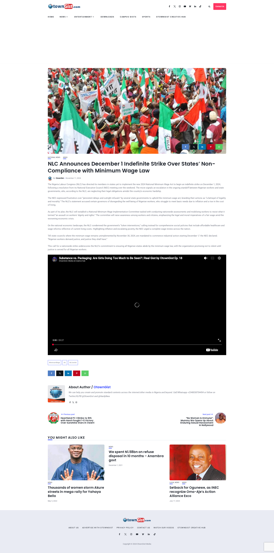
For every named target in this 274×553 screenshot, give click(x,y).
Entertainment (83, 17)
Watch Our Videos (164, 528)
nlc (65, 363)
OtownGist (60, 178)
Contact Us (219, 6)
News (63, 17)
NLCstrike (73, 363)
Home (51, 17)
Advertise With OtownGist (97, 528)
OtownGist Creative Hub (171, 17)
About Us (73, 528)
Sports (146, 17)
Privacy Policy (125, 528)
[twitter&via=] (193, 147)
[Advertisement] (137, 42)
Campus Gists (128, 17)
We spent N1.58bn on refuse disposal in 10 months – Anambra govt (136, 456)
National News (54, 157)
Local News (174, 482)
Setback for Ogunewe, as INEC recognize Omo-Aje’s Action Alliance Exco (194, 491)
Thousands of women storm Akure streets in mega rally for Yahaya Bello (76, 491)
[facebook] (185, 147)
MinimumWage (54, 363)
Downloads (107, 17)
